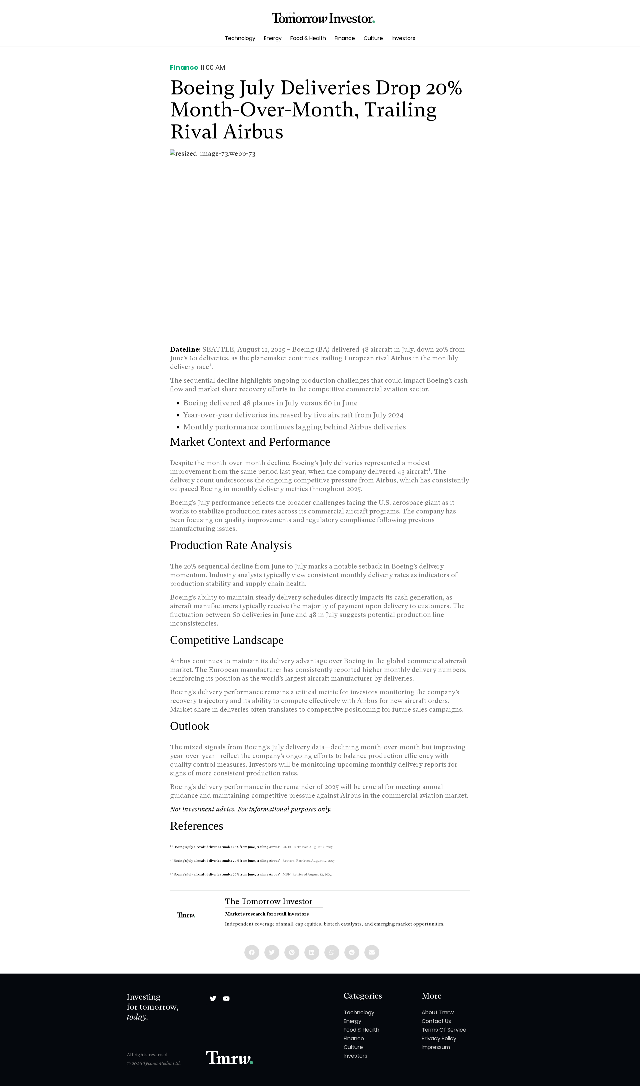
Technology (240, 38)
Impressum (436, 1047)
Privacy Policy (439, 1038)
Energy (273, 38)
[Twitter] (213, 998)
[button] (251, 952)
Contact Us (436, 1021)
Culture (373, 38)
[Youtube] (226, 998)
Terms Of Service (444, 1030)
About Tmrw (438, 1012)
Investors (403, 38)
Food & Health (308, 38)
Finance (345, 38)
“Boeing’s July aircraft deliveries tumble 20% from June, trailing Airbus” (226, 847)
